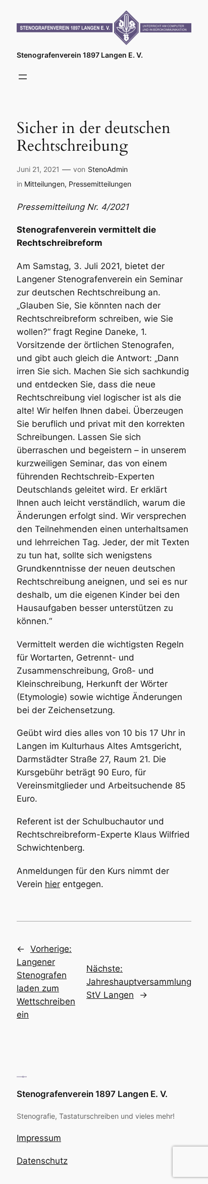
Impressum (39, 1138)
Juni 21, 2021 (38, 169)
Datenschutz (42, 1161)
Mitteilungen (44, 184)
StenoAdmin (108, 169)
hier (52, 884)
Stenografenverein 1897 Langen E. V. (80, 55)
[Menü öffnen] (23, 77)
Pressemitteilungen (100, 184)
